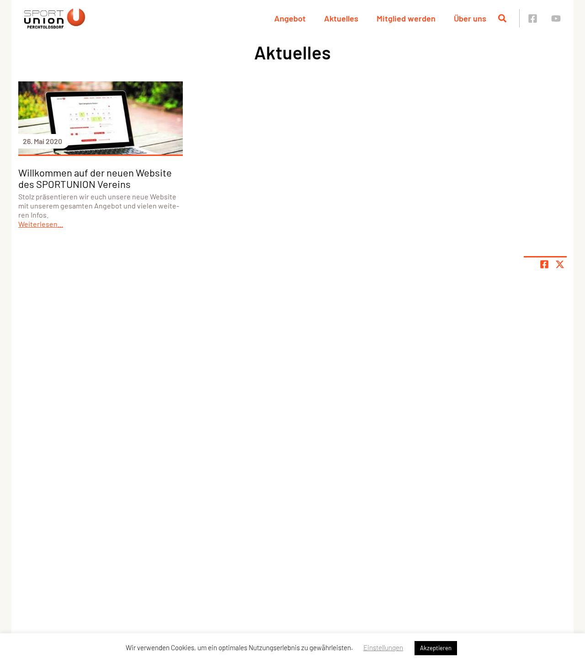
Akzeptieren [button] (436, 648)
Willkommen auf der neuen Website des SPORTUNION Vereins (95, 178)
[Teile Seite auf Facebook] (544, 264)
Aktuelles (341, 18)
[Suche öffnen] (502, 18)
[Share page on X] (560, 264)
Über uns (470, 18)
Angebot (290, 18)
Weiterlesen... (40, 223)
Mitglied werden (406, 18)
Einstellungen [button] (383, 647)
